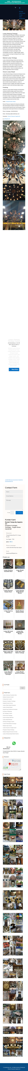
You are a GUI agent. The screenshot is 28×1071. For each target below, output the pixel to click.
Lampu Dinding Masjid (7, 707)
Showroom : (9, 533)
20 (21, 480)
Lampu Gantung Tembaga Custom (14, 340)
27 (11, 481)
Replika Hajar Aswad (7, 725)
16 (16, 480)
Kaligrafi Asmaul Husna (8, 703)
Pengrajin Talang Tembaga (8, 729)
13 (13, 480)
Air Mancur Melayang (7, 711)
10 (10, 480)
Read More (15, 369)
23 (6, 481)
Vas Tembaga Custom (7, 713)
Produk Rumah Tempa (11, 101)
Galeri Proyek (22, 13)
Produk (20, 15)
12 (12, 480)
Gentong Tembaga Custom (8, 721)
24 (7, 481)
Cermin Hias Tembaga (7, 715)
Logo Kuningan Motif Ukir (8, 717)
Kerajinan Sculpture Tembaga (9, 701)
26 (9, 481)
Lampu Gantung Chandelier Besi (10, 695)
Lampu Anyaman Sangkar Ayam (9, 727)
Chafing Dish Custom (7, 699)
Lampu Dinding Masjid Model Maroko (11, 733)
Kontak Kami (22, 18)
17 (18, 480)
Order (20, 16)
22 (5, 481)
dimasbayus (13, 342)
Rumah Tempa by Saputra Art (14, 116)
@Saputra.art (7, 118)
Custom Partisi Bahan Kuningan (9, 723)
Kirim (20, 512)
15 (15, 480)
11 (11, 480)
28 (12, 481)
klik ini (11, 541)
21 (22, 480)
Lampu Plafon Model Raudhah (9, 705)
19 (20, 480)
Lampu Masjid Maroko (7, 719)
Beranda (21, 11)
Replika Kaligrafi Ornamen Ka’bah (10, 731)
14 (14, 480)
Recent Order (15, 344)
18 (19, 480)
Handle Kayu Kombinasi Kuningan (10, 709)
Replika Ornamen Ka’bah (8, 697)
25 (8, 481)
